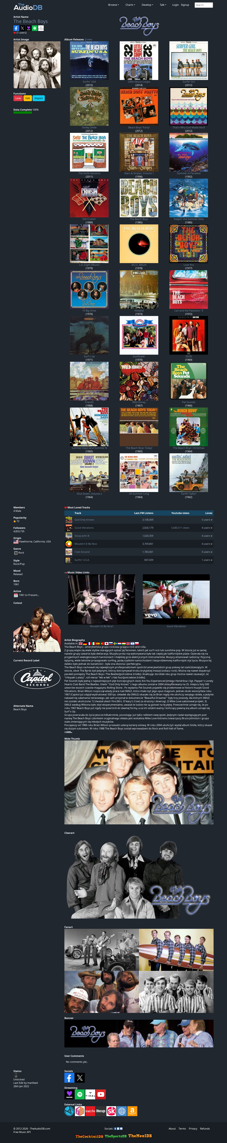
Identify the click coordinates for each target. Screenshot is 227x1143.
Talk (162, 4)
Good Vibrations (84, 527)
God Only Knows (84, 519)
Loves (208, 513)
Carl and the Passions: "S (188, 310)
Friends (89, 402)
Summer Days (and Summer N (89, 448)
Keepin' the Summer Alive (189, 219)
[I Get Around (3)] (69, 551)
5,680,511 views (180, 527)
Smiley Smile (89, 127)
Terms (182, 1128)
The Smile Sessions (89, 173)
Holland (139, 310)
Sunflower (139, 356)
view (89, 39)
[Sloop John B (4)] (69, 535)
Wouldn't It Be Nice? (101, 626)
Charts (129, 4)
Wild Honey (139, 402)
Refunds (205, 1128)
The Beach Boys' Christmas (188, 448)
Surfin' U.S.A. (82, 560)
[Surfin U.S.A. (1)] (69, 559)
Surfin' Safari (188, 493)
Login (175, 4)
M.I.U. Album (139, 264)
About (172, 1128)
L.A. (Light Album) (89, 264)
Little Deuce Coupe (139, 81)
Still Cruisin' (89, 219)
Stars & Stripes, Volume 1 (139, 173)
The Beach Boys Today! (139, 448)
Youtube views (180, 513)
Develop (146, 4)
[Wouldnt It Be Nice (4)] (69, 543)
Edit (27, 98)
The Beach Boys (30, 21)
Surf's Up (89, 356)
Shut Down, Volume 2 (89, 493)
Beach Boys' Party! (139, 127)
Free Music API (22, 1132)
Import (39, 98)
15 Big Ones (89, 310)
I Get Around (82, 552)
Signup (185, 4)
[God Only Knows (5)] (69, 519)
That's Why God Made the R (189, 127)
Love (18, 98)
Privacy (193, 1128)
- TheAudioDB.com (39, 1128)
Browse (112, 4)
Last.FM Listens (143, 513)
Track (78, 513)
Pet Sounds (188, 402)
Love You (189, 264)
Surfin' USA (89, 81)
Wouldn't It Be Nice (86, 544)
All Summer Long (139, 493)
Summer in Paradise (189, 173)
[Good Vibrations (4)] (69, 527)
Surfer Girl (189, 81)
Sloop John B (82, 535)
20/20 (188, 356)
